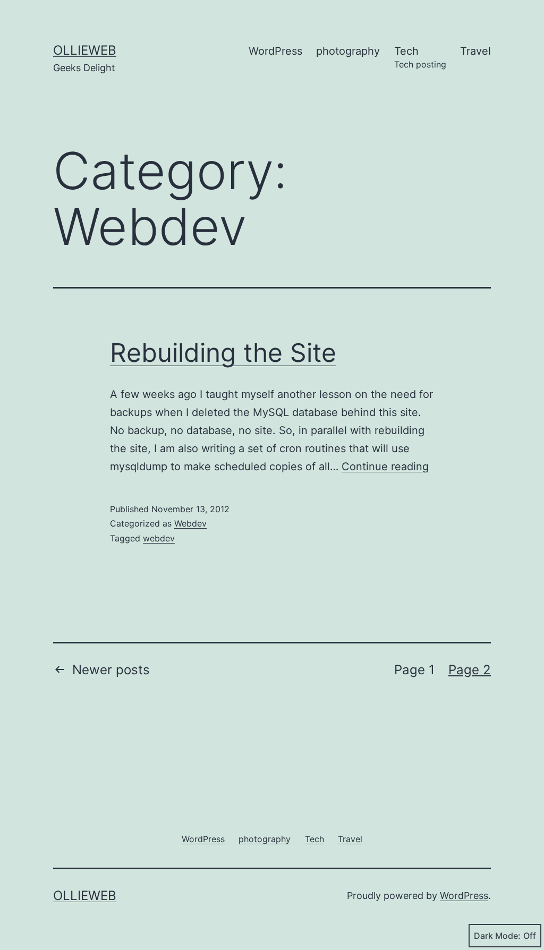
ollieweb (84, 50)
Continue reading (385, 466)
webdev (159, 538)
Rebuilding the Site (223, 352)
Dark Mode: (497, 935)
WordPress (275, 51)
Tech (420, 57)
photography (348, 51)
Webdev (190, 523)
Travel (475, 51)
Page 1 (414, 669)
